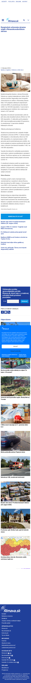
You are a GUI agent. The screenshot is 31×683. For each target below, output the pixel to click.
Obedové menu (6, 643)
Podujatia (11, 1)
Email (4, 301)
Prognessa (5, 670)
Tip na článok (5, 635)
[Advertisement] (15, 49)
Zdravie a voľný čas (17, 70)
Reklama (18, 1)
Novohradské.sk (6, 631)
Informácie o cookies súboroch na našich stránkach (9, 355)
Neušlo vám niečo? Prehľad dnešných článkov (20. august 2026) (13, 222)
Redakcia (4, 618)
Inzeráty (4, 1)
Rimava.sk (5, 628)
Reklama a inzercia (7, 616)
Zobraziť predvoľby (15, 351)
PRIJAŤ (15, 346)
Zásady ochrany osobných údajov (23, 355)
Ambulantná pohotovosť (9, 645)
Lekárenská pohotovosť (9, 647)
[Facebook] (2, 312)
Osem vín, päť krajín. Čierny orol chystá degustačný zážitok (13, 248)
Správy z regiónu (5, 70)
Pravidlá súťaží (6, 623)
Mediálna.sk (5, 668)
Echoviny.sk (5, 633)
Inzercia (4, 641)
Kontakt (24, 1)
